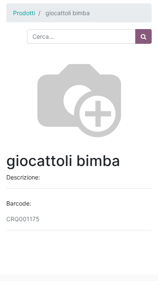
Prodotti (24, 12)
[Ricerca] (143, 36)
